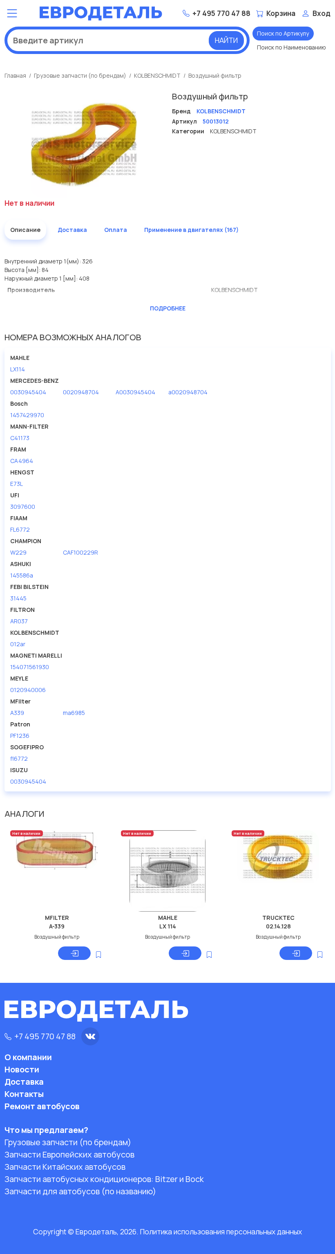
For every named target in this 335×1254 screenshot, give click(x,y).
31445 (18, 598)
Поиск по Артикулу (283, 33)
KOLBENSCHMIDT (157, 75)
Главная (15, 75)
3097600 (22, 506)
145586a (21, 575)
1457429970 (27, 415)
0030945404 (28, 392)
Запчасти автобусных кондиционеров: (104, 1178)
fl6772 (19, 758)
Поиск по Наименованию (291, 47)
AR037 (19, 621)
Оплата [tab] (115, 230)
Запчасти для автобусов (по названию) (80, 1191)
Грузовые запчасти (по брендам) (80, 75)
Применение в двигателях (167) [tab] (191, 230)
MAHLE (167, 917)
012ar (17, 644)
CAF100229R (80, 552)
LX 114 (167, 926)
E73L (16, 484)
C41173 (19, 438)
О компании (28, 1057)
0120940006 (28, 690)
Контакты (24, 1093)
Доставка (24, 1081)
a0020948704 (188, 392)
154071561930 (29, 667)
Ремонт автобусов (42, 1106)
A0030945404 (135, 392)
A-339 (57, 926)
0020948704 (81, 392)
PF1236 (19, 735)
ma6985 (74, 713)
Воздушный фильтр (214, 75)
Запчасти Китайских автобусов (64, 1166)
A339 (17, 713)
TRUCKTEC (278, 917)
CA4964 (21, 461)
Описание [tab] (25, 230)
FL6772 (20, 529)
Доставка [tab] (72, 230)
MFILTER (57, 917)
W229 (18, 552)
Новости (21, 1069)
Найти (226, 40)
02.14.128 (278, 926)
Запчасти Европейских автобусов (69, 1154)
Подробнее (167, 308)
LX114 (17, 369)
